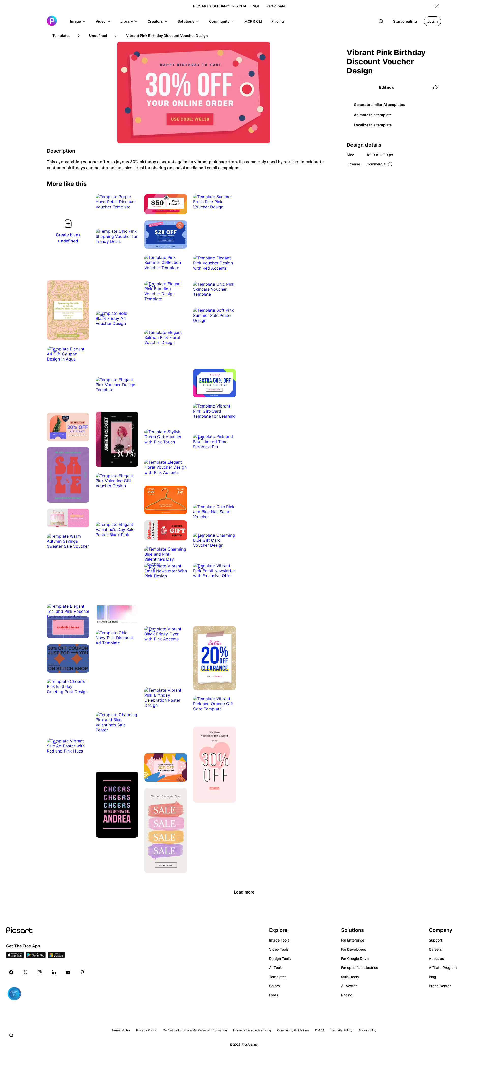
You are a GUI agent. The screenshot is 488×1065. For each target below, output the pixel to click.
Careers (435, 949)
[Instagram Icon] (40, 972)
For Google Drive (355, 958)
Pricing (347, 995)
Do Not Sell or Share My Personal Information (195, 1030)
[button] (78, 21)
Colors (274, 986)
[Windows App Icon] (56, 956)
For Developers (353, 949)
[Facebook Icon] (11, 972)
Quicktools (350, 977)
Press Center (440, 986)
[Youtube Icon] (68, 972)
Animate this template (373, 115)
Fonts (273, 995)
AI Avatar (349, 986)
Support (435, 940)
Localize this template (373, 125)
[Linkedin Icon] (54, 972)
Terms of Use (121, 1030)
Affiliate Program (443, 967)
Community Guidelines (293, 1030)
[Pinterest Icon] (82, 972)
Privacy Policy (146, 1030)
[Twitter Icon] (25, 972)
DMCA (320, 1030)
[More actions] (130, 201)
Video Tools (279, 949)
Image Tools (279, 940)
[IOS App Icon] (15, 956)
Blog (432, 977)
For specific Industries (359, 967)
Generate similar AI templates (379, 104)
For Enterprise (352, 940)
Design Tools (280, 958)
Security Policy (341, 1030)
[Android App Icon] (36, 956)
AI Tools (276, 967)
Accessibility (367, 1030)
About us (436, 958)
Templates (278, 977)
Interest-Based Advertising (252, 1030)
